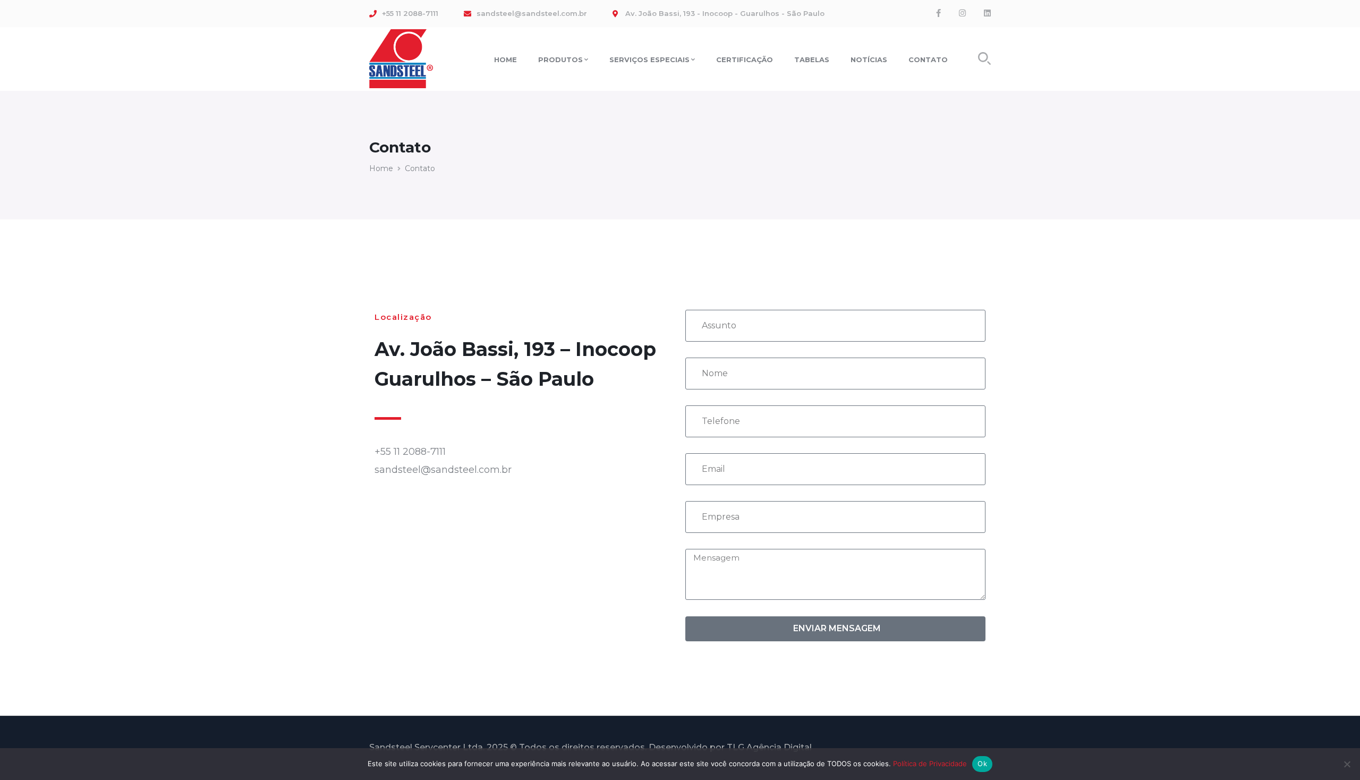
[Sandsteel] (401, 58)
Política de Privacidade (930, 763)
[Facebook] (938, 13)
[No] (1346, 764)
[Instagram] (962, 13)
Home (381, 168)
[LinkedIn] (987, 13)
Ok (982, 763)
